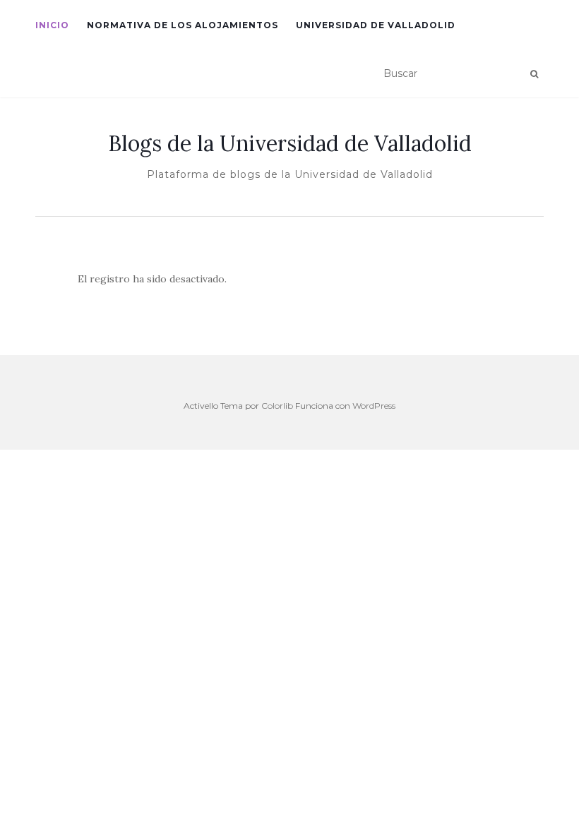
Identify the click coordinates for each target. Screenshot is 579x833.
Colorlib (277, 405)
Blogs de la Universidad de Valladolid (290, 143)
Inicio (52, 25)
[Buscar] (534, 74)
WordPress (373, 405)
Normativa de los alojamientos (182, 25)
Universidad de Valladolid (375, 25)
